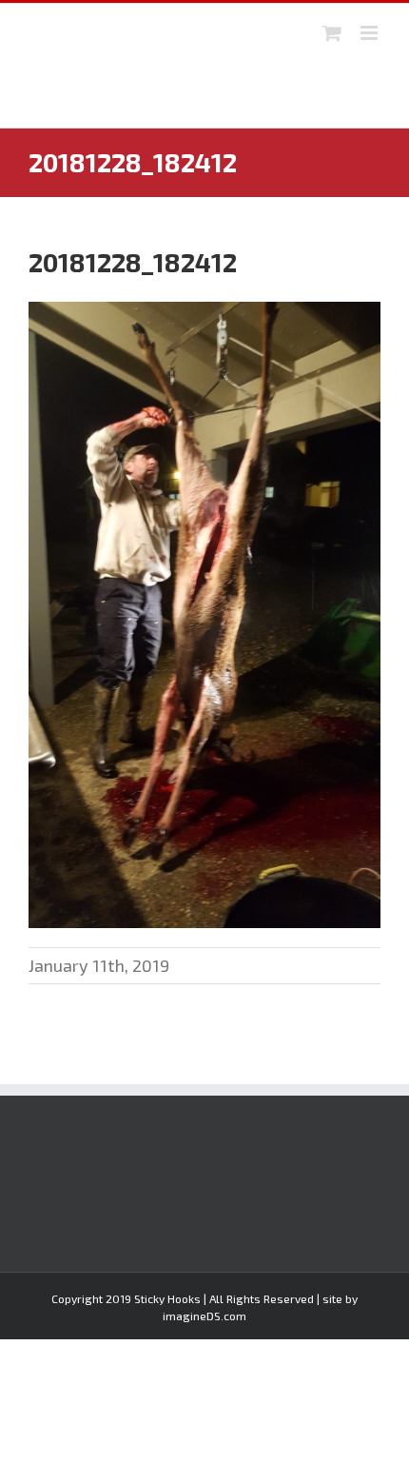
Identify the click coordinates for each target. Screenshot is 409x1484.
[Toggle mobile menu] (370, 33)
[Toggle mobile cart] (331, 33)
